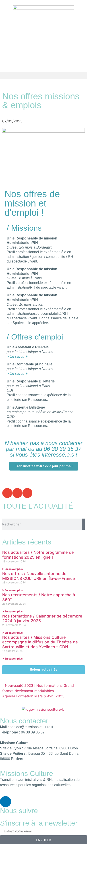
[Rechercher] (83, 524)
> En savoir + (17, 356)
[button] (43, 75)
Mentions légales (15, 852)
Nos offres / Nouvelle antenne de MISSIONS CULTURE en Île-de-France (38, 576)
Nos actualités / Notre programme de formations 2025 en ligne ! (38, 555)
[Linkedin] (5, 801)
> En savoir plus (12, 569)
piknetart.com (43, 863)
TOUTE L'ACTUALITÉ (37, 506)
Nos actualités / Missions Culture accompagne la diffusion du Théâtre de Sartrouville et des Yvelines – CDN (40, 642)
